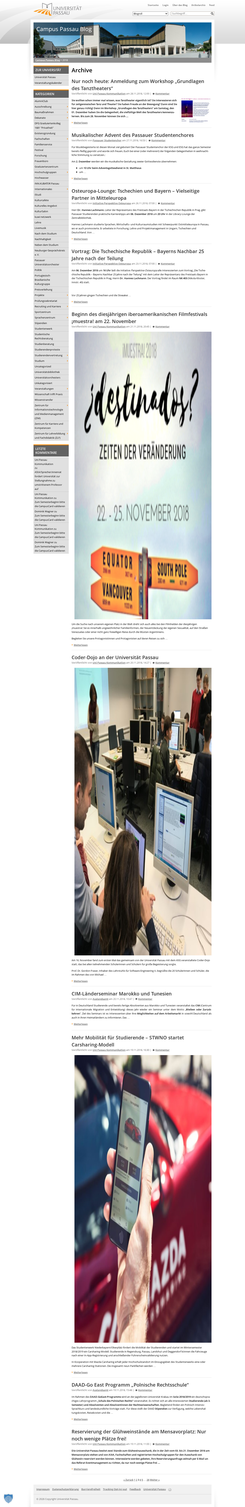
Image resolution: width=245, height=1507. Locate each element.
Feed (211, 5)
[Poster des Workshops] (196, 120)
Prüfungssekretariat (46, 301)
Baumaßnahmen (44, 112)
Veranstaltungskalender (48, 83)
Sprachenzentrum (45, 317)
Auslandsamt (100, 999)
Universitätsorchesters (47, 377)
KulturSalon (41, 211)
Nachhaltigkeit (43, 239)
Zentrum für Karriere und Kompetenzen (49, 426)
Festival (39, 150)
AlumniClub (41, 101)
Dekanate (40, 117)
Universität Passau (45, 77)
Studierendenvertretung (48, 355)
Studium (39, 361)
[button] (212, 14)
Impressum (43, 1489)
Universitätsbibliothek (47, 372)
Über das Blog (180, 5)
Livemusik (40, 228)
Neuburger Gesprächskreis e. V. (50, 252)
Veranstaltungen (44, 388)
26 (148, 1479)
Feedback (135, 1489)
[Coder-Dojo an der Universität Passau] (143, 953)
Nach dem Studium (46, 233)
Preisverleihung (43, 289)
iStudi (38, 194)
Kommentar (162, 93)
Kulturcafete (42, 200)
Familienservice (43, 144)
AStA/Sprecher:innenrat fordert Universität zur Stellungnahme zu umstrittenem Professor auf (48, 480)
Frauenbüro (41, 161)
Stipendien (41, 323)
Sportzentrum (43, 312)
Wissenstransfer (44, 399)
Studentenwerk (43, 328)
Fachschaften (42, 139)
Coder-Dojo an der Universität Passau (115, 657)
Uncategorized (43, 366)
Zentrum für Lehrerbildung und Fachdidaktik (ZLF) (50, 435)
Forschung (41, 155)
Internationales (43, 189)
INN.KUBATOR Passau (47, 183)
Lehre (38, 222)
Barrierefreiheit (90, 1489)
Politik (38, 270)
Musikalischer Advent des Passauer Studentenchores (133, 135)
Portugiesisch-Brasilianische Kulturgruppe (43, 280)
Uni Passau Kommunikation (44, 462)
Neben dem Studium (46, 245)
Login (166, 5)
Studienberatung (44, 344)
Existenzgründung (45, 133)
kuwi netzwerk (43, 217)
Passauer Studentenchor (107, 140)
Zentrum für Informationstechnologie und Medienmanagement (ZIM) (49, 412)
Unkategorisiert (43, 383)
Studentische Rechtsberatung (44, 336)
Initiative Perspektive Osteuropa (112, 203)
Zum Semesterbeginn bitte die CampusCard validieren (50, 504)
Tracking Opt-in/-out (115, 1489)
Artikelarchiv (198, 5)
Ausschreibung (43, 106)
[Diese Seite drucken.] (169, 1489)
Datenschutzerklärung (65, 1489)
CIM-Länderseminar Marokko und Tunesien (122, 993)
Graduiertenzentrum (46, 166)
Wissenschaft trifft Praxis (49, 394)
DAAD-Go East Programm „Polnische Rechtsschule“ (130, 1385)
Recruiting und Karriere (48, 306)
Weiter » (155, 1479)
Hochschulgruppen (45, 172)
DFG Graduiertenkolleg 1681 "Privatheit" (47, 125)
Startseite (153, 5)
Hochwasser (42, 177)
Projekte (39, 295)
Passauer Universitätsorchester (47, 262)
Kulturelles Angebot (46, 205)
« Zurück (128, 1479)
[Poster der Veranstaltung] (143, 617)
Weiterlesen (81, 122)
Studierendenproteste (47, 349)
